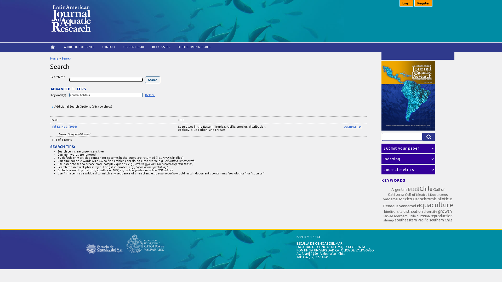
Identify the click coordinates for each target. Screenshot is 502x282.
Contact (109, 47)
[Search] (429, 137)
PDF (359, 126)
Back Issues (161, 47)
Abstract (350, 126)
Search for (57, 77)
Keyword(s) (58, 95)
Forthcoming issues (194, 47)
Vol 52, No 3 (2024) (64, 126)
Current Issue (134, 47)
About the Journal (79, 47)
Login (406, 3)
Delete (150, 95)
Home (54, 58)
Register (423, 3)
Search (66, 58)
